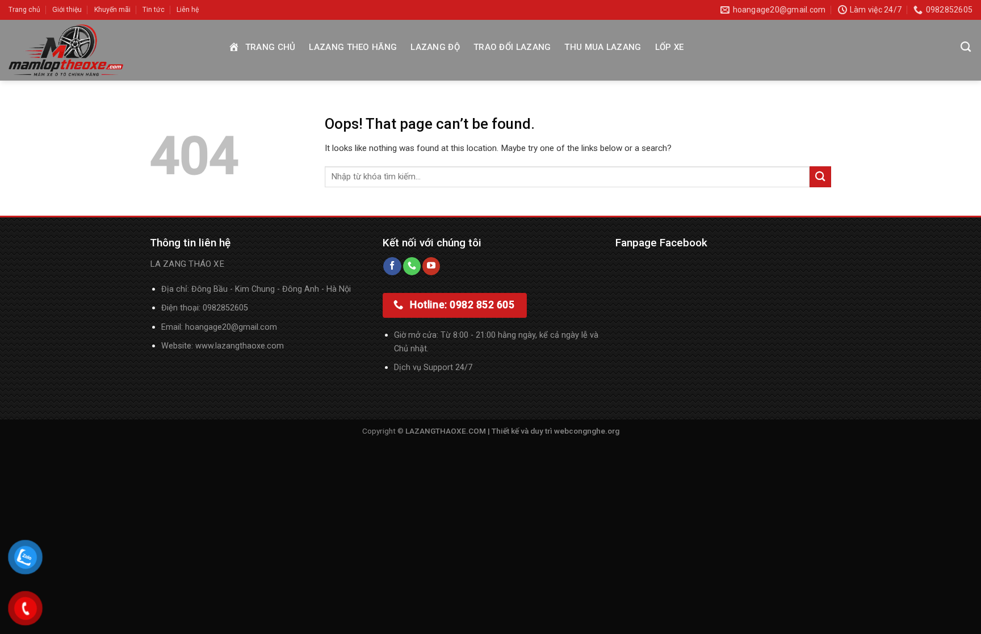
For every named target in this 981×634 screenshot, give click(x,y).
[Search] (965, 47)
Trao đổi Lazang (512, 47)
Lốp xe (669, 47)
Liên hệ (188, 10)
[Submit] (820, 176)
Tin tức (153, 10)
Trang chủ (24, 10)
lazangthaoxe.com (249, 346)
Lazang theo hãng (353, 47)
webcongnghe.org (586, 430)
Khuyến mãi (112, 10)
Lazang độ (435, 47)
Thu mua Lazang (602, 47)
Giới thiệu (67, 10)
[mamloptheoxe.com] (109, 50)
